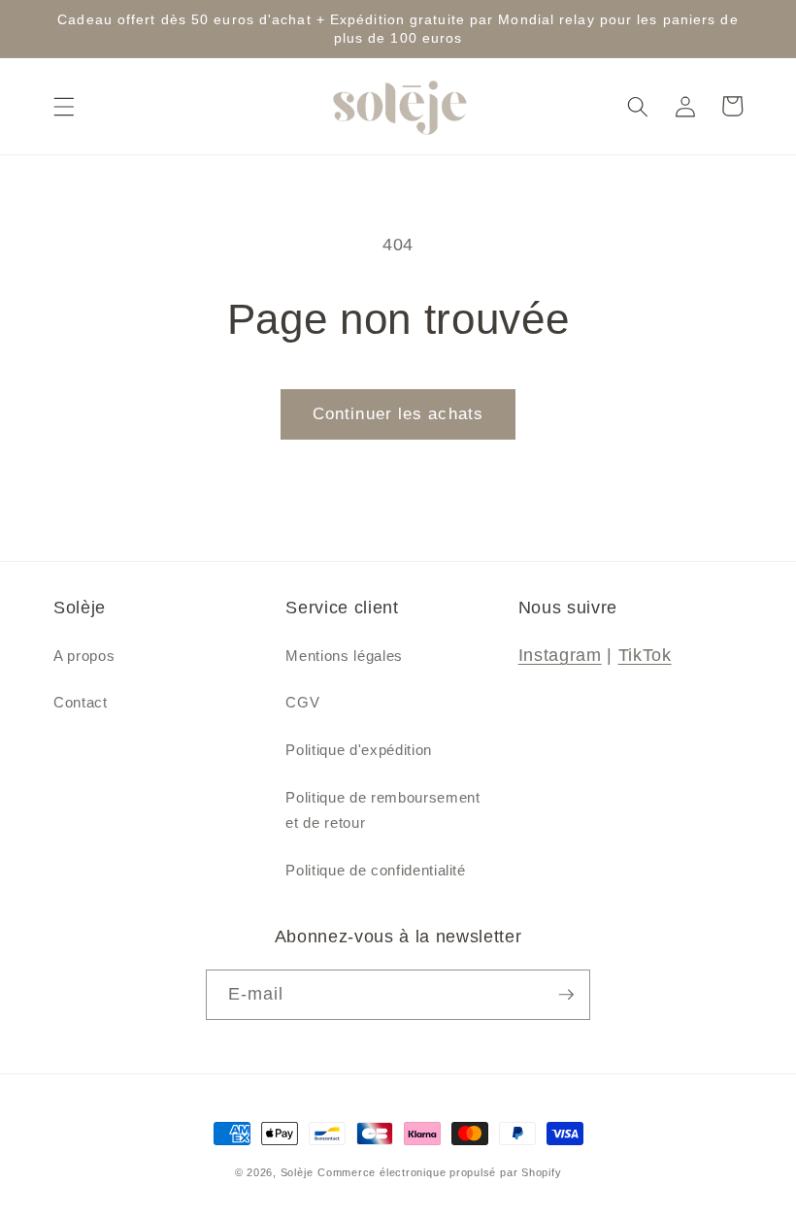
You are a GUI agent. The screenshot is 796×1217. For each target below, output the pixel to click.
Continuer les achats (398, 413)
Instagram (560, 655)
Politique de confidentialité (375, 870)
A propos (84, 655)
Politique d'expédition (358, 749)
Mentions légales (344, 655)
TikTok (645, 655)
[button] (64, 105)
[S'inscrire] (566, 995)
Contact (80, 702)
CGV (302, 702)
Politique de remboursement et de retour (382, 810)
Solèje (297, 1172)
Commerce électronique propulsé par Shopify (439, 1172)
